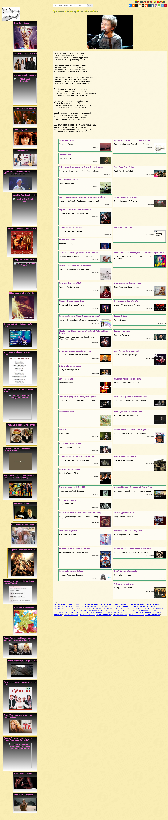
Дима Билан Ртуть (67, 240)
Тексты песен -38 (103, 615)
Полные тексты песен (151, 1)
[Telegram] (162, 5)
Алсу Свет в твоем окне (25, 260)
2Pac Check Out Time (23, 774)
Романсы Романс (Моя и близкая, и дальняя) (79, 316)
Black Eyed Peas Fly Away (25, 54)
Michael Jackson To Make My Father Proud (132, 549)
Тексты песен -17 (93, 608)
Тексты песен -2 (76, 604)
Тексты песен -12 (124, 606)
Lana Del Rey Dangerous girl (126, 351)
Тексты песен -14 (157, 606)
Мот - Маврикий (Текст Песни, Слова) (17, 353)
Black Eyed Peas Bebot (124, 167)
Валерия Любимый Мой (70, 283)
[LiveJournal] (149, 5)
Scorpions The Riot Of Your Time (22, 550)
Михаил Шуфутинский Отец (71, 301)
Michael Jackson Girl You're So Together (131, 430)
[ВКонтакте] (130, 5)
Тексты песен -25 (111, 611)
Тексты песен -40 (136, 615)
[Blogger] (140, 5)
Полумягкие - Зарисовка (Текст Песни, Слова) (18, 449)
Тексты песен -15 (61, 608)
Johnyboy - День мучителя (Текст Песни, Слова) (81, 167)
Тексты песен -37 (87, 615)
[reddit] (146, 5)
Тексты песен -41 (152, 615)
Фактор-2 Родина (21, 503)
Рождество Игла (66, 412)
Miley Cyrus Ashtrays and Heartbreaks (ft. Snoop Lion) (82, 513)
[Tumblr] (152, 5)
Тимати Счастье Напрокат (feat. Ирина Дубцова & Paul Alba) (18, 739)
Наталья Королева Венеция (24, 524)
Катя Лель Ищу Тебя (68, 531)
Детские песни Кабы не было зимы (75, 549)
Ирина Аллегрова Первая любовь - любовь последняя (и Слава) (20, 639)
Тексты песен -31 (98, 613)
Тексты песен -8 (60, 606)
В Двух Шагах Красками (70, 366)
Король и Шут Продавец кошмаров (75, 210)
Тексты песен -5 (121, 604)
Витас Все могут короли (25, 108)
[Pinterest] (165, 5)
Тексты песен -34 (147, 613)
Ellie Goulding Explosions (25, 75)
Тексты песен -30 (82, 613)
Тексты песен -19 (126, 608)
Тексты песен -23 (78, 611)
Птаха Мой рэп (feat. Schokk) (72, 487)
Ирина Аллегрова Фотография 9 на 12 (76, 456)
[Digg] (143, 5)
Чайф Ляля (64, 430)
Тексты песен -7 (152, 604)
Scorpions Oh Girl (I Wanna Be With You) (19, 325)
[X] (136, 5)
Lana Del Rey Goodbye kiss (25, 195)
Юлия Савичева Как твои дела (127, 283)
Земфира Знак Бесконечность (127, 379)
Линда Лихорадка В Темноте (127, 197)
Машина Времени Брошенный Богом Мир (133, 487)
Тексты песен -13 (140, 606)
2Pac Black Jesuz (21, 23)
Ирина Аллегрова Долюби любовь (75, 351)
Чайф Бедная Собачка (124, 513)
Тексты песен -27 (144, 611)
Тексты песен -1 (60, 604)
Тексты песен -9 (76, 606)
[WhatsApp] (159, 5)
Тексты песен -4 (106, 604)
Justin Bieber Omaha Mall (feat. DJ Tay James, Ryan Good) (139, 253)
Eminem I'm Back (66, 379)
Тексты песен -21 (159, 608)
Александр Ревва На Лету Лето (128, 531)
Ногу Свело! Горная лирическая (22, 661)
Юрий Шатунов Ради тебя (125, 571)
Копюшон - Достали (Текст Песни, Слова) (132, 140)
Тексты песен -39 (120, 615)
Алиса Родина (20, 130)
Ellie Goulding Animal (123, 227)
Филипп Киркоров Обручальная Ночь (18, 390)
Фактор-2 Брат (120, 316)
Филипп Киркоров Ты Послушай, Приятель (79, 397)
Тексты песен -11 (108, 606)
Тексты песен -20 (142, 608)
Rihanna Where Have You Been (23, 293)
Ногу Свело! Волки (67, 500)
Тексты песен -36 (71, 615)
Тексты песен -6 (137, 604)
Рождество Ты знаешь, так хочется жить (20, 683)
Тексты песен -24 (95, 611)
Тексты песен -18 (110, 608)
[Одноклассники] (133, 5)
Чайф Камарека (21, 151)
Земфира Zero (65, 154)
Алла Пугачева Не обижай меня (128, 412)
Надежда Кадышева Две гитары (22, 228)
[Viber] (156, 5)
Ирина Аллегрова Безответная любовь (132, 397)
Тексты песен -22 (62, 611)
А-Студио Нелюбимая (124, 584)
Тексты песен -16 (77, 608)
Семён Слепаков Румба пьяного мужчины (78, 253)
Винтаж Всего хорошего (125, 456)
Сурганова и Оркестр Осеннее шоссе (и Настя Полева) (17, 173)
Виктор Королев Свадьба (71, 443)
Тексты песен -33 (131, 613)
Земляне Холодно (122, 331)
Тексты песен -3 (91, 604)
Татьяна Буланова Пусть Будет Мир (75, 265)
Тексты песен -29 (65, 613)
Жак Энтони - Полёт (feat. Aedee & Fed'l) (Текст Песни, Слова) (19, 477)
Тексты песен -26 (127, 611)
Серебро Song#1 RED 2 (69, 469)
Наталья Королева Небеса (71, 571)
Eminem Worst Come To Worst (127, 301)
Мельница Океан (66, 140)
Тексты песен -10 (91, 606)
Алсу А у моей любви (23, 795)
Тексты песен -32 (114, 613)
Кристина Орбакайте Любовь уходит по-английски (82, 197)
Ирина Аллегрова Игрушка (71, 227)
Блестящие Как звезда (24, 607)
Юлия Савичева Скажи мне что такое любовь (18, 716)
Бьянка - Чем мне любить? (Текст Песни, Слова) (19, 582)
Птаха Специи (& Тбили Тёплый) (22, 425)
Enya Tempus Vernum (68, 179)
